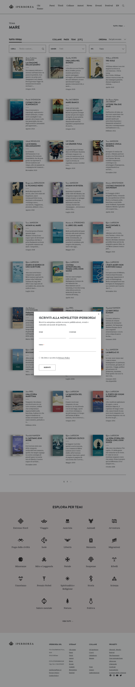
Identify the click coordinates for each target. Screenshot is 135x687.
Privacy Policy (64, 358)
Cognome (72, 332)
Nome (41, 332)
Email (41, 345)
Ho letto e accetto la (55, 358)
